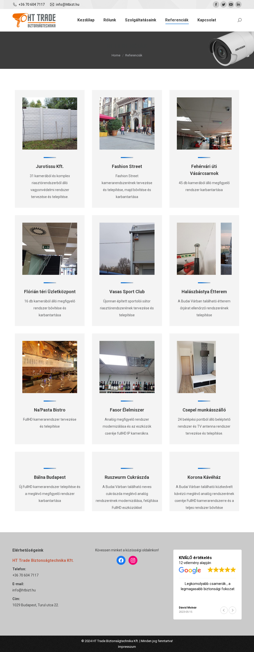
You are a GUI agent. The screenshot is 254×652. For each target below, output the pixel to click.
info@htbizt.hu (24, 590)
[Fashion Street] (145, 123)
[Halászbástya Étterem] (196, 249)
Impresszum (127, 647)
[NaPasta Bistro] (68, 367)
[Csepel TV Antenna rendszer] (196, 367)
